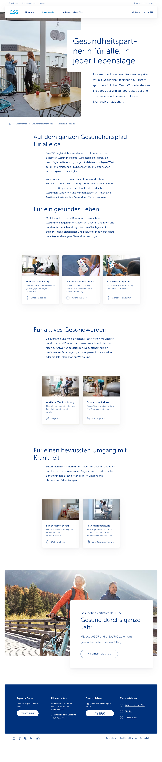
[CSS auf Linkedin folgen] (37, 738)
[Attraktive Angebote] (121, 279)
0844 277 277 (57, 710)
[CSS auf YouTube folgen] (31, 738)
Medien (128, 711)
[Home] (10, 124)
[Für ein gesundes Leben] (81, 279)
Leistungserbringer (29, 3)
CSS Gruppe (131, 717)
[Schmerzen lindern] (101, 400)
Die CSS (42, 3)
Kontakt (136, 3)
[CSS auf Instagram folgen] (13, 738)
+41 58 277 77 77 (58, 718)
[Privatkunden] (14, 12)
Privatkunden (14, 3)
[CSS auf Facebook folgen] (19, 738)
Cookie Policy (111, 738)
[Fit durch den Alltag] (40, 279)
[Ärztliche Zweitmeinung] (60, 400)
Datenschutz (145, 738)
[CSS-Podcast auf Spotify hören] (25, 738)
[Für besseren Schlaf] (60, 523)
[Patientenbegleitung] (101, 523)
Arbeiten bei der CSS (135, 705)
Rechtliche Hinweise (128, 738)
